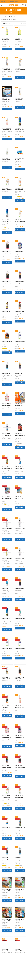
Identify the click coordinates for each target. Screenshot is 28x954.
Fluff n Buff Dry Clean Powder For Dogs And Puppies (19, 129)
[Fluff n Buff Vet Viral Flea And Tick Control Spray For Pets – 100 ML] (20, 821)
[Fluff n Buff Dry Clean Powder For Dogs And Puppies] (20, 121)
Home (2, 16)
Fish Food (4, 769)
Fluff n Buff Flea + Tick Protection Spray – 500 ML (6, 679)
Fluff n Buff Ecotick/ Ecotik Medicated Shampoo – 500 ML (20, 343)
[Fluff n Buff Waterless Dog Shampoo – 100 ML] (7, 31)
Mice (6, 623)
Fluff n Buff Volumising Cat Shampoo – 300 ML (7, 859)
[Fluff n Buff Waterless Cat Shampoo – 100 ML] (7, 942)
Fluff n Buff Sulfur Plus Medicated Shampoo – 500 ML (20, 189)
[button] (20, 413)
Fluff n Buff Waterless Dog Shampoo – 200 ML (20, 39)
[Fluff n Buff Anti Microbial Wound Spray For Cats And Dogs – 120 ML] (20, 460)
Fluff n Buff (4, 44)
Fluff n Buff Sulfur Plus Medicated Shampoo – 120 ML (6, 797)
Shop (6, 16)
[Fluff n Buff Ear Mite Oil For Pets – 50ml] (20, 612)
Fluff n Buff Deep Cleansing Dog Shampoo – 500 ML (20, 590)
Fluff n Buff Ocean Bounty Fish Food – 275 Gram (7, 767)
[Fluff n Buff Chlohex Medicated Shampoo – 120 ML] (7, 522)
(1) (8, 227)
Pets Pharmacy (5, 344)
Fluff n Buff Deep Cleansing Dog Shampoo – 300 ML (20, 373)
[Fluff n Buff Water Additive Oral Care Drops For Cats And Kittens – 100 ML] (7, 882)
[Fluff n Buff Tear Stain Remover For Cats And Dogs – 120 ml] (7, 821)
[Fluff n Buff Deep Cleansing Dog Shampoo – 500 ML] (20, 582)
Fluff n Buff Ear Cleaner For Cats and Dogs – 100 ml (6, 313)
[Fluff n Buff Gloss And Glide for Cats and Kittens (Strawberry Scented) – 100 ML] (7, 729)
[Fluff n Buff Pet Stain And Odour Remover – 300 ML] (7, 427)
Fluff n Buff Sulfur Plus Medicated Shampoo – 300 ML (20, 797)
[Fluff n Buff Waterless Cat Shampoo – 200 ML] (20, 942)
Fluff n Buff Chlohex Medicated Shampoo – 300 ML (20, 530)
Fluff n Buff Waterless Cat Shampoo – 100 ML (7, 951)
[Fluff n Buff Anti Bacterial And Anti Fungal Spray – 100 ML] (7, 460)
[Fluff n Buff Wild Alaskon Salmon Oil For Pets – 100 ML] (7, 61)
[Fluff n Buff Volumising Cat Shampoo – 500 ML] (20, 851)
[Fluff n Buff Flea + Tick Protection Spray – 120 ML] (7, 151)
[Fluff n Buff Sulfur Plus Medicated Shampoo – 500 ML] (20, 181)
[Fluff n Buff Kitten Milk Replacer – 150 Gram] (20, 729)
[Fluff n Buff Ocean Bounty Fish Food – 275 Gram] (7, 759)
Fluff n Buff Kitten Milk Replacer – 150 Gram (19, 737)
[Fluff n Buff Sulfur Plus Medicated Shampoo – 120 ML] (7, 789)
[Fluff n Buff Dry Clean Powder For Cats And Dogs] (7, 612)
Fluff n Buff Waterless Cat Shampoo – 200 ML (20, 951)
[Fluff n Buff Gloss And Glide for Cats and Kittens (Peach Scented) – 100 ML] (20, 699)
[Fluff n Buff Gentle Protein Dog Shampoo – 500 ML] (7, 699)
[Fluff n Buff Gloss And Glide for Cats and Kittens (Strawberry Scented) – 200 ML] (7, 397)
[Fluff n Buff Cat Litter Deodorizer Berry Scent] (7, 490)
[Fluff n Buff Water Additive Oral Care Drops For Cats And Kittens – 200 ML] (20, 882)
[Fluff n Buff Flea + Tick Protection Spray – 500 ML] (7, 670)
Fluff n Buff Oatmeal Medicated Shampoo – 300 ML (20, 69)
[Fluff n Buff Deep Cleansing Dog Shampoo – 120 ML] (20, 275)
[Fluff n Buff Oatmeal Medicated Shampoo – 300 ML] (20, 61)
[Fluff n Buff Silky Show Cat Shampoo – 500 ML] (7, 275)
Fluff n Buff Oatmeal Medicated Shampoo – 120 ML (20, 221)
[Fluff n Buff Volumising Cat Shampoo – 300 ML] (7, 851)
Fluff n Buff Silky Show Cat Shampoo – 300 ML (7, 253)
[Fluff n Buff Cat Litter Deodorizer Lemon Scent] (20, 490)
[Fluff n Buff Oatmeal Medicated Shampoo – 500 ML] (7, 181)
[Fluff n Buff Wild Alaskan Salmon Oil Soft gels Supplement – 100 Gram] (20, 427)
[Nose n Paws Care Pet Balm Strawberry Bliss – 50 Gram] (20, 151)
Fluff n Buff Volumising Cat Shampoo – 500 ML (20, 859)
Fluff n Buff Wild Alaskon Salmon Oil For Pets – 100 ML (7, 69)
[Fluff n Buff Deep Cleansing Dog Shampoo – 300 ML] (20, 365)
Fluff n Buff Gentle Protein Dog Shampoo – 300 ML (20, 679)
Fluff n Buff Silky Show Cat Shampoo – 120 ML (20, 767)
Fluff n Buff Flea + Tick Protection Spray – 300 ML (19, 99)
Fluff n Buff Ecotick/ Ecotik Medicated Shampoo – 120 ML (7, 650)
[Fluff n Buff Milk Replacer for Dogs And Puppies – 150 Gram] (20, 245)
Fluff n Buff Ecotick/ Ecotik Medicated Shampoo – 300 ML (20, 650)
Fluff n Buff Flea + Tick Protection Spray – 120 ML (6, 159)
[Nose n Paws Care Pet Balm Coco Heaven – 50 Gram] (7, 91)
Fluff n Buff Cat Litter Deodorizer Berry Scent (6, 498)
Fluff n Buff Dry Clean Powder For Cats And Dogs (6, 620)
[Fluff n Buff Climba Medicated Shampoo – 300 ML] (20, 552)
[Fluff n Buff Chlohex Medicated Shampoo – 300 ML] (20, 522)
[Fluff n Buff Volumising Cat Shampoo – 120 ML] (7, 365)
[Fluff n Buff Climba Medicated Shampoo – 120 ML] (7, 552)
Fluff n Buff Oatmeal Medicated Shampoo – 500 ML (7, 189)
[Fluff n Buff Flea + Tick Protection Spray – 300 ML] (20, 91)
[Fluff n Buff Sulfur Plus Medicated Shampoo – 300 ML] (20, 789)
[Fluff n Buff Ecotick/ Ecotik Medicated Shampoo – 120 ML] (7, 642)
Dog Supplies (5, 437)
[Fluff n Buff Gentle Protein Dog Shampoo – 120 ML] (20, 305)
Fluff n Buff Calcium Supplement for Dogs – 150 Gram (7, 343)
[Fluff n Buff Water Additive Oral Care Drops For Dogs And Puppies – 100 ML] (7, 912)
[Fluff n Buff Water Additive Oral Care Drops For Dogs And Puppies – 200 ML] (20, 912)
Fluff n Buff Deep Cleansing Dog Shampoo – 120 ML (19, 283)
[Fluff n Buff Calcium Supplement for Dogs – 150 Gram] (7, 335)
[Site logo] (13, 5)
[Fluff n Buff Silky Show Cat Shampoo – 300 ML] (7, 245)
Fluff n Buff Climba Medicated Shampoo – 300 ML (20, 560)
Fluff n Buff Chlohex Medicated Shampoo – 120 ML (7, 530)
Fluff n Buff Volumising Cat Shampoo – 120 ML (6, 373)
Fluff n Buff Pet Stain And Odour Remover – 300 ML (6, 435)
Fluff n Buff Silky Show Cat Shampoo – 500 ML (7, 283)
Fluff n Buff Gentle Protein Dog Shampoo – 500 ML (7, 707)
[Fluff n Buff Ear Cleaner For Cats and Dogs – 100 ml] (7, 305)
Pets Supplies (18, 71)
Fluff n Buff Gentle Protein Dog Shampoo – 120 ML (19, 313)
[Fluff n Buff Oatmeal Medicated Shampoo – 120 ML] (20, 213)
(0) (21, 196)
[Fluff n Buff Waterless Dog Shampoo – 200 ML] (20, 31)
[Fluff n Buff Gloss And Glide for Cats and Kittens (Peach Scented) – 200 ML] (7, 121)
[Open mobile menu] (1, 5)
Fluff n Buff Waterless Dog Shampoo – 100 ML (7, 39)
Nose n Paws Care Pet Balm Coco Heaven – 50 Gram (6, 99)
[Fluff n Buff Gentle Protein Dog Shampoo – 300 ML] (20, 670)
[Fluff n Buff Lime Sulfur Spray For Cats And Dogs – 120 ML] (20, 397)
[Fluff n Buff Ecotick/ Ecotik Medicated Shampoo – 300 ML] (20, 642)
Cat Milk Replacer (19, 739)
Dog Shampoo (18, 314)
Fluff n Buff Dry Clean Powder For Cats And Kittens (6, 221)
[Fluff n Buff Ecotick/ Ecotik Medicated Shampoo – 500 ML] (20, 335)
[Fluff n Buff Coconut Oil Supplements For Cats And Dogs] (7, 582)
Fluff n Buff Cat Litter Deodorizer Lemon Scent (19, 498)
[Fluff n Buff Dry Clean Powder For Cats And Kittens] (7, 213)
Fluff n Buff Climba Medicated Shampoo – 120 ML (7, 560)
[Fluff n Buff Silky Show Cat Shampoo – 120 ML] (20, 759)
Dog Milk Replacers (19, 254)
